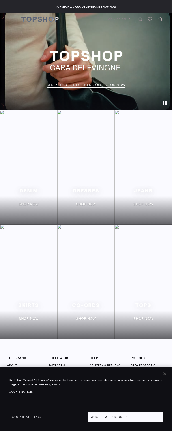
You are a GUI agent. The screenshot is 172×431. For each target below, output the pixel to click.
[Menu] (12, 19)
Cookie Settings (27, 417)
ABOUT (12, 365)
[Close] (165, 374)
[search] (140, 19)
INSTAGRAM (56, 365)
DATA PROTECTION (144, 365)
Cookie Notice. (21, 391)
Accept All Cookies (109, 417)
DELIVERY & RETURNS (105, 365)
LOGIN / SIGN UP (118, 19)
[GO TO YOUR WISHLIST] (150, 19)
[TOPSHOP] (40, 19)
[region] (86, 399)
